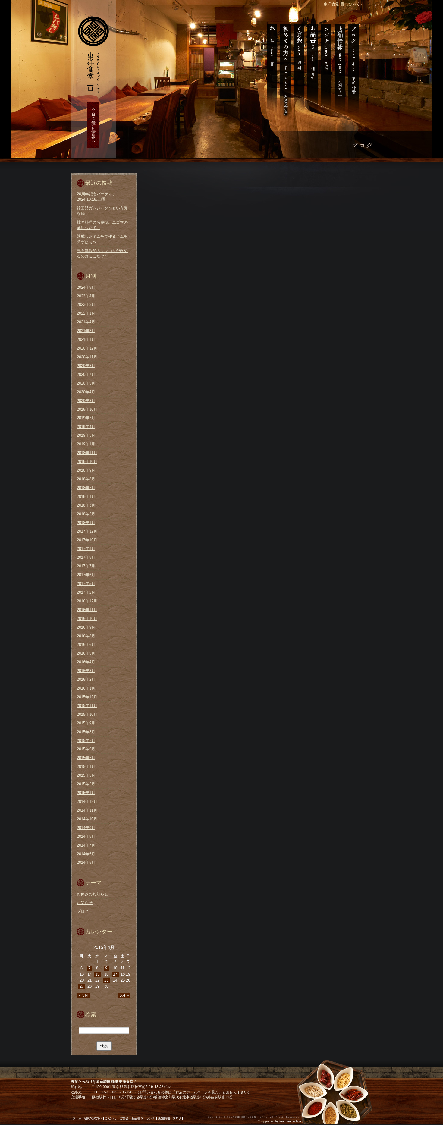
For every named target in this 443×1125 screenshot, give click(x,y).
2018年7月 (86, 488)
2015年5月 (86, 758)
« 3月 (83, 995)
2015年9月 (86, 723)
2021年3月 (86, 330)
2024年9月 (86, 287)
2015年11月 (87, 705)
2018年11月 (87, 453)
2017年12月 (87, 531)
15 (97, 974)
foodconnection (290, 1121)
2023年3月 (86, 304)
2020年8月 (86, 365)
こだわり (111, 1118)
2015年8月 (86, 732)
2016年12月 (87, 601)
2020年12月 (87, 348)
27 (82, 986)
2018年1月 (86, 522)
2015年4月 (86, 766)
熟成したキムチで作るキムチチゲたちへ (102, 239)
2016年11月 (87, 610)
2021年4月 (86, 322)
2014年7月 (86, 845)
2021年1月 (86, 339)
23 (106, 980)
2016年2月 (86, 679)
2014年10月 (87, 819)
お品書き (312, 66)
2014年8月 (86, 836)
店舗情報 (339, 66)
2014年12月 (87, 801)
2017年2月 (86, 592)
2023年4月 (86, 296)
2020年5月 (86, 383)
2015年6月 (86, 749)
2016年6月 (86, 644)
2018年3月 (86, 505)
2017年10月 (87, 540)
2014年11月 (87, 810)
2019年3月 (86, 435)
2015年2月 (86, 784)
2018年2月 (86, 514)
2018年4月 (86, 496)
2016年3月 (86, 670)
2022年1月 (86, 313)
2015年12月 (87, 697)
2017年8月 (86, 557)
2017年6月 (86, 575)
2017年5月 (86, 583)
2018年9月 (86, 470)
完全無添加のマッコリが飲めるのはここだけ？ (102, 253)
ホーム (270, 66)
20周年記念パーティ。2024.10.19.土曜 (96, 197)
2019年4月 (86, 426)
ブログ (354, 66)
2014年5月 (86, 862)
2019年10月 (87, 409)
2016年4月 (86, 662)
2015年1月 (86, 792)
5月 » (124, 995)
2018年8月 (86, 479)
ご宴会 (299, 66)
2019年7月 (86, 418)
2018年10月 (87, 461)
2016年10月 (87, 618)
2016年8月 (86, 636)
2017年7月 (86, 566)
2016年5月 (86, 653)
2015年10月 (87, 714)
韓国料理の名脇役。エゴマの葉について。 (102, 225)
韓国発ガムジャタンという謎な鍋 (102, 211)
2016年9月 (86, 627)
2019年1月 (86, 444)
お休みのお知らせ (92, 894)
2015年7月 (86, 740)
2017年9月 (86, 548)
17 (115, 974)
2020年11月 (87, 357)
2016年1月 (86, 688)
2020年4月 (86, 392)
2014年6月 (86, 854)
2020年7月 (86, 374)
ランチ (326, 66)
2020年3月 (86, 400)
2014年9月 (86, 827)
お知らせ (85, 902)
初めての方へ (285, 66)
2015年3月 (86, 775)
